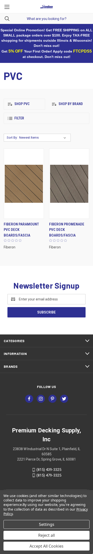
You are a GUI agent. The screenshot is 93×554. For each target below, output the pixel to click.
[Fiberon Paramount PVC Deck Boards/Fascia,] (24, 183)
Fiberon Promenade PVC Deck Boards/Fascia (66, 230)
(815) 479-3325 (48, 475)
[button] (24, 104)
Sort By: (12, 137)
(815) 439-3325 (48, 469)
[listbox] (43, 137)
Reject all (46, 535)
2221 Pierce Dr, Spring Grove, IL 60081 (46, 459)
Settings (46, 524)
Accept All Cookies (46, 546)
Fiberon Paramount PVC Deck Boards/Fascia (21, 230)
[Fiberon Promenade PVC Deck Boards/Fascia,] (69, 183)
